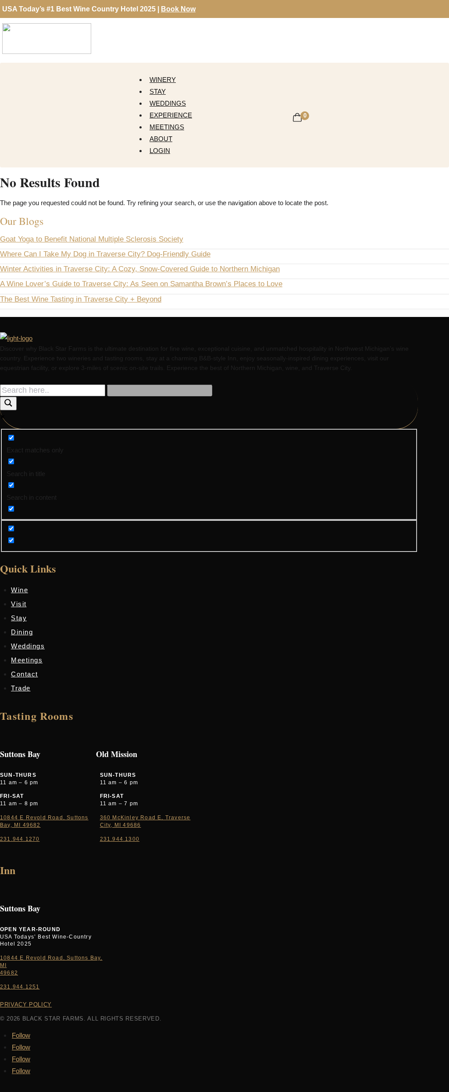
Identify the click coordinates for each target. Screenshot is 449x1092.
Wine (19, 590)
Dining (22, 632)
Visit (19, 604)
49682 (9, 973)
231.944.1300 (119, 839)
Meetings (167, 127)
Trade (21, 688)
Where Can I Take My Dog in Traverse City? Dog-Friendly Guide (105, 254)
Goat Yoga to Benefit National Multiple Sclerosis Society (91, 239)
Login (160, 150)
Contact (24, 674)
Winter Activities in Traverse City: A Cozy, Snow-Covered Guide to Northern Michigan (140, 269)
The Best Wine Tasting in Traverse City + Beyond (80, 299)
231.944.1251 (19, 987)
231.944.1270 (19, 839)
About (161, 138)
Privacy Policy (26, 1004)
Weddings (168, 103)
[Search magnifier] (8, 403)
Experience (171, 115)
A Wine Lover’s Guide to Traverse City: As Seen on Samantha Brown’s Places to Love (141, 284)
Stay (158, 91)
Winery (163, 79)
